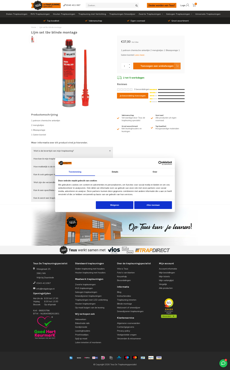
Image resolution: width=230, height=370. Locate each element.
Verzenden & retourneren (129, 338)
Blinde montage (124, 303)
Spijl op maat (81, 338)
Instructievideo (124, 296)
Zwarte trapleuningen (85, 284)
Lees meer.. (139, 55)
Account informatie (168, 268)
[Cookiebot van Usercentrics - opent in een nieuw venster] (160, 163)
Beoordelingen (124, 280)
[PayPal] (151, 358)
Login (183, 5)
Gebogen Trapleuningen (178, 14)
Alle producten (166, 288)
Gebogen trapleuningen (86, 292)
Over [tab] (155, 172)
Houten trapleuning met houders (90, 272)
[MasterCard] (135, 358)
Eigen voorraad (138, 20)
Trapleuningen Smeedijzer (122, 14)
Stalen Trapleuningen (16, 14)
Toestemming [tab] (75, 172)
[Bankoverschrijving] (79, 358)
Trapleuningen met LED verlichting (91, 299)
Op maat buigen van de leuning (89, 307)
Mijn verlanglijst (166, 280)
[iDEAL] (103, 358)
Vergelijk (163, 284)
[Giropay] (95, 358)
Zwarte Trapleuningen (150, 14)
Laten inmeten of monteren (88, 342)
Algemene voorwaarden (128, 323)
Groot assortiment (180, 20)
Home (33, 27)
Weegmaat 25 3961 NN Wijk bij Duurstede (45, 273)
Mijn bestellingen (167, 272)
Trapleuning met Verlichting (92, 14)
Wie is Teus (122, 268)
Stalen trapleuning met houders (90, 268)
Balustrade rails (82, 323)
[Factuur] (111, 358)
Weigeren (114, 205)
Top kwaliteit (53, 20)
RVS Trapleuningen (40, 14)
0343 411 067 (72, 5)
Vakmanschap (95, 20)
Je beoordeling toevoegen (133, 95)
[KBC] (119, 358)
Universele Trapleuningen (208, 14)
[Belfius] (87, 358)
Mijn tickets (164, 276)
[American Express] (71, 358)
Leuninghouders (82, 330)
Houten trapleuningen (85, 303)
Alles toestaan (153, 205)
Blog (119, 292)
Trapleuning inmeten (126, 299)
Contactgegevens (125, 327)
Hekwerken (80, 319)
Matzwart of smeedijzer (128, 307)
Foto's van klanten (126, 272)
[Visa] (159, 358)
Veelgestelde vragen (127, 334)
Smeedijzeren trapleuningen (88, 296)
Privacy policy (123, 330)
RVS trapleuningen (84, 288)
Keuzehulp (122, 276)
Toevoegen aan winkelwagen (156, 65)
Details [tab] (115, 172)
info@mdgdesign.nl (45, 288)
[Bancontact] (143, 358)
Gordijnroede (81, 327)
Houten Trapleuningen (64, 14)
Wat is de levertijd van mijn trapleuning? (54, 150)
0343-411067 (43, 283)
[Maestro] (127, 358)
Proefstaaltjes (82, 334)
